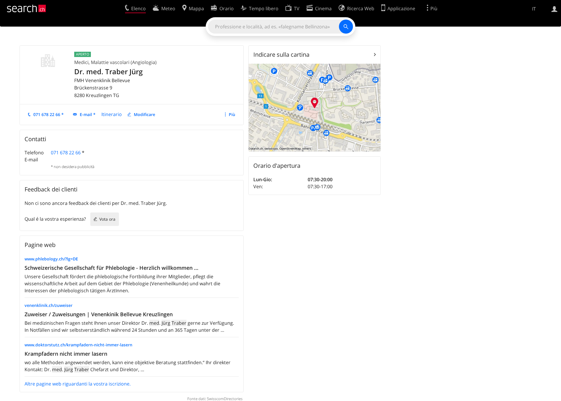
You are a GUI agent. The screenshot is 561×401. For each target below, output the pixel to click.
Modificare (144, 114)
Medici (81, 62)
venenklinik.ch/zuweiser (48, 305)
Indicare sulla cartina (281, 54)
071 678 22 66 (66, 152)
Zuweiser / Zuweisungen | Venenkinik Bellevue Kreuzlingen (99, 314)
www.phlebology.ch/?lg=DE (51, 259)
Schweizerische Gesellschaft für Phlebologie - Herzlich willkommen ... (111, 267)
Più (232, 114)
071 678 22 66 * (48, 114)
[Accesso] (554, 8)
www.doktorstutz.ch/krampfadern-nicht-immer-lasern (78, 345)
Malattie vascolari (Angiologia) (124, 62)
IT (534, 9)
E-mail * (88, 114)
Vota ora (107, 219)
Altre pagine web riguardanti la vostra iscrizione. (78, 384)
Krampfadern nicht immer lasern (66, 353)
